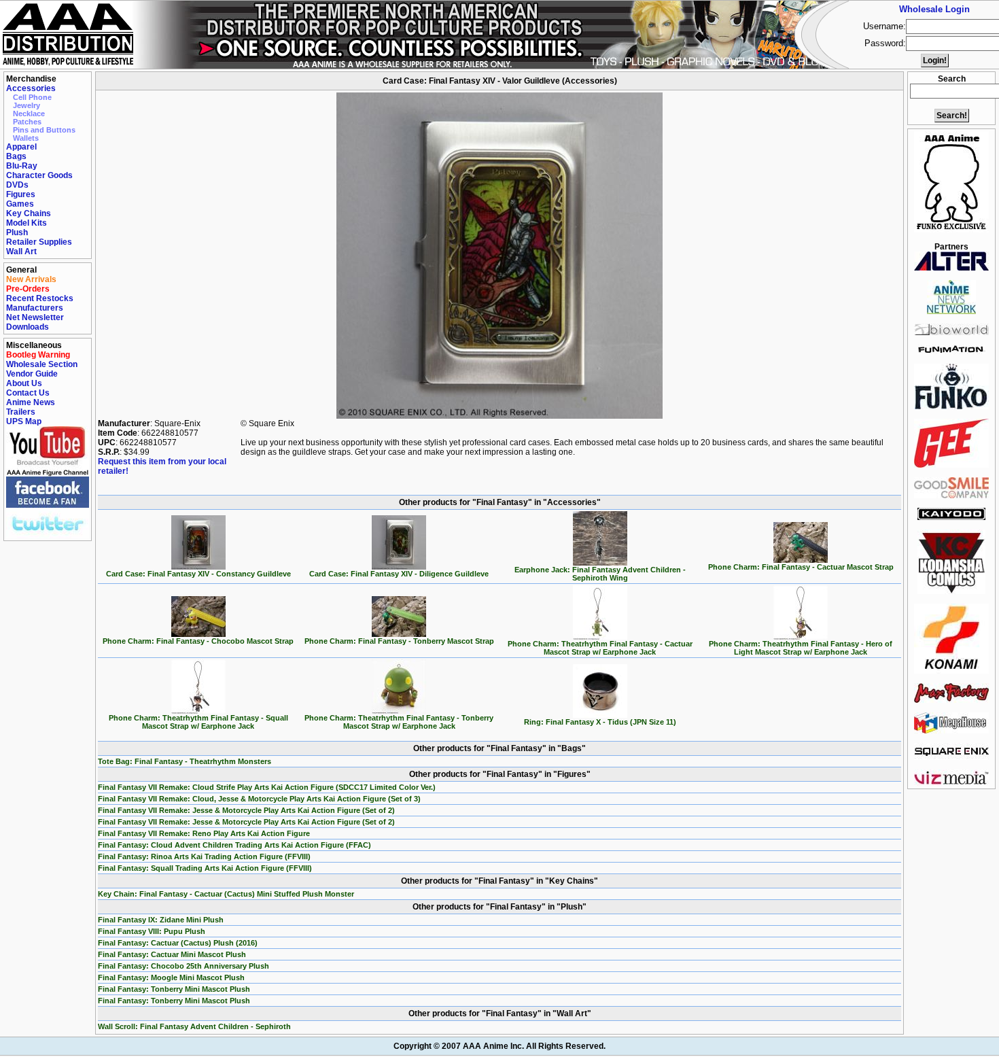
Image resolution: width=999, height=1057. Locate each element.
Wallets (26, 138)
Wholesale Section (41, 364)
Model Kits (26, 223)
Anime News (30, 402)
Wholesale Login (934, 9)
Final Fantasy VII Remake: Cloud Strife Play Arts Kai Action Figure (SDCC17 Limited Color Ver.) (267, 787)
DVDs (17, 185)
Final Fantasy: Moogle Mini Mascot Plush (171, 977)
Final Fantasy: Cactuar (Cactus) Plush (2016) (178, 943)
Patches (27, 122)
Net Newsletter (35, 317)
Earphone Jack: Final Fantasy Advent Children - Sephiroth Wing (600, 574)
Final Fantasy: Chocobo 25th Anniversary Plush (183, 966)
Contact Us (28, 393)
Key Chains (28, 213)
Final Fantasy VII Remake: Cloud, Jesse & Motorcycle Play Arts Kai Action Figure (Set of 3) (259, 799)
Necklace (29, 113)
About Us (24, 383)
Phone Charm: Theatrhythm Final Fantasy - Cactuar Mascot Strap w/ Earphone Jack (600, 648)
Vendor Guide (32, 374)
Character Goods (39, 175)
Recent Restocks (39, 298)
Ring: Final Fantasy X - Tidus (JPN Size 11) (600, 722)
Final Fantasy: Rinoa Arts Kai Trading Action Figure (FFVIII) (204, 856)
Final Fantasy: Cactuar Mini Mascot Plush (172, 954)
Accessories (31, 88)
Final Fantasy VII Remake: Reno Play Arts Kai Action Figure (204, 833)
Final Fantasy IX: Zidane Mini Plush (161, 920)
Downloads (27, 327)
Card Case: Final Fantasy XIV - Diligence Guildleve (399, 574)
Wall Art (21, 251)
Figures (20, 194)
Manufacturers (34, 308)
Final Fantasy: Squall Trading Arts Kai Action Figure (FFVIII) (205, 868)
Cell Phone (32, 97)
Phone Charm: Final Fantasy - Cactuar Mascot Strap (801, 567)
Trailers (20, 412)
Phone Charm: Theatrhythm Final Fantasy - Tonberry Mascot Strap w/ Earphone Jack (398, 722)
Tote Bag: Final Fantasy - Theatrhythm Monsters (184, 761)
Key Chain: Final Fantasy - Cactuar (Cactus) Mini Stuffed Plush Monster (226, 894)
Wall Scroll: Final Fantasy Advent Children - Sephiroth (194, 1026)
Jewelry (26, 105)
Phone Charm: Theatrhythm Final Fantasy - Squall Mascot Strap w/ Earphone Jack (198, 722)
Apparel (21, 147)
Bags (16, 156)
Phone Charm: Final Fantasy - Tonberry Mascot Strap (399, 641)
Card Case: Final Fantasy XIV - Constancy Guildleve (198, 574)
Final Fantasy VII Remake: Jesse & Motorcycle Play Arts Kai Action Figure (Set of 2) (246, 810)
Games (20, 204)
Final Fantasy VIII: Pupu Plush (151, 931)
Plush (17, 232)
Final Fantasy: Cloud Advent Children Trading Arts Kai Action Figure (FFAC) (234, 845)
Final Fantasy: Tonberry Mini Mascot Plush (174, 989)
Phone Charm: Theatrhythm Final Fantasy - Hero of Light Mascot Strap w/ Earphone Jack (800, 648)
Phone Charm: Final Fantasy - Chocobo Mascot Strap (198, 641)
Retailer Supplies (39, 242)
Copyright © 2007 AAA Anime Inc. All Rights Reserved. (499, 1046)
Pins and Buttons (44, 130)
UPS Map (23, 421)
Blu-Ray (21, 166)
